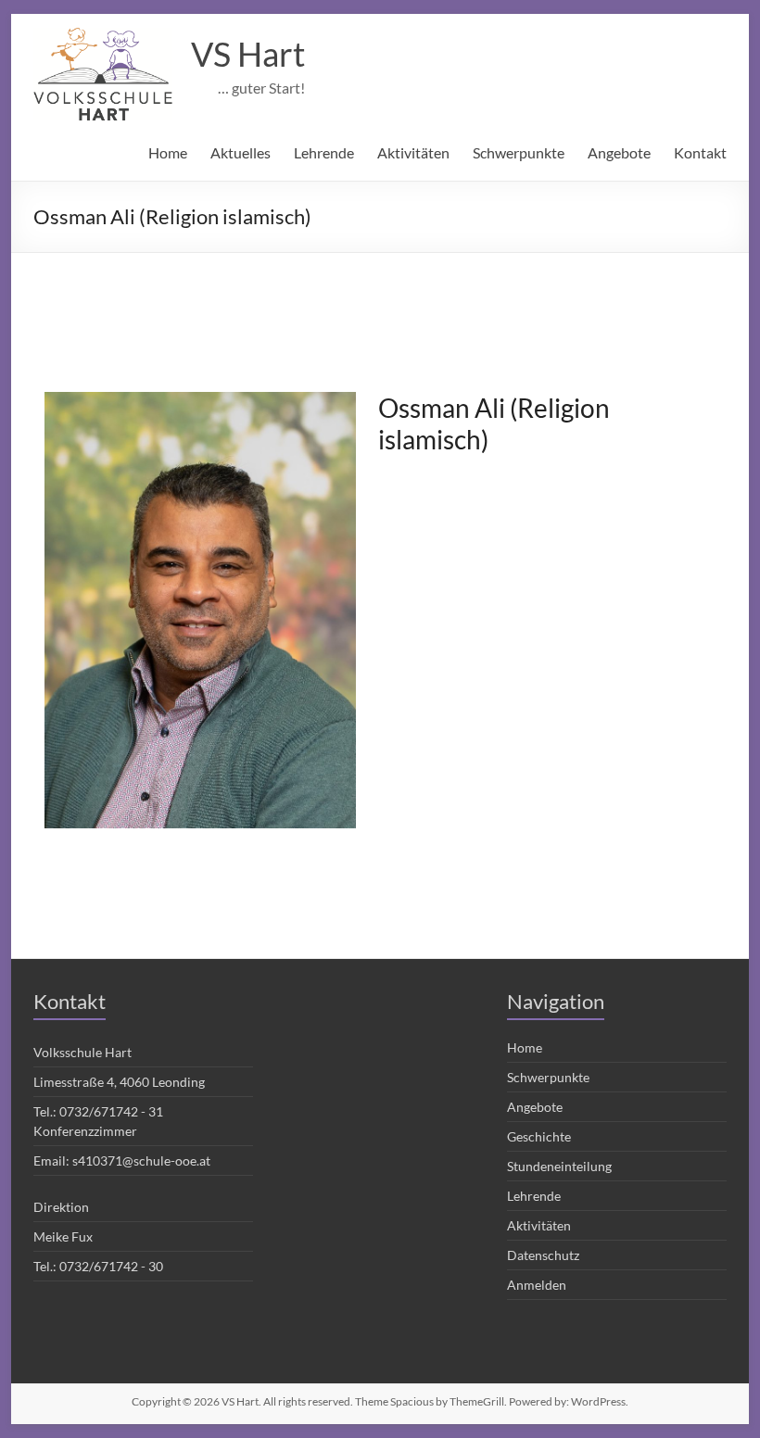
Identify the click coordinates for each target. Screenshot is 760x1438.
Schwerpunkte (518, 152)
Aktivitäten (413, 152)
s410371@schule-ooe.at (141, 1160)
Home (167, 152)
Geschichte (539, 1136)
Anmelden (536, 1285)
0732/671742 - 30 (111, 1266)
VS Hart (248, 53)
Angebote (619, 152)
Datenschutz (543, 1255)
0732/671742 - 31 (111, 1111)
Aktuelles (240, 152)
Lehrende (324, 152)
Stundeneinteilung (559, 1166)
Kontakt (700, 152)
